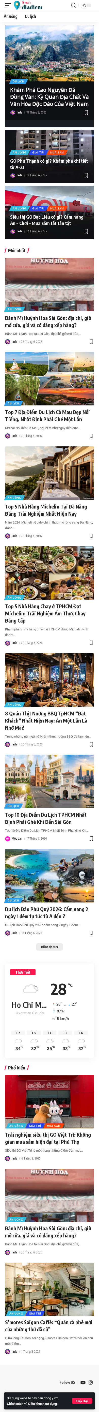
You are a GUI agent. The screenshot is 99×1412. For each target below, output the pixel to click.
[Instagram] (90, 1383)
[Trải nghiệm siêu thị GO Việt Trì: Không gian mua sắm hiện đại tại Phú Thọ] (49, 1101)
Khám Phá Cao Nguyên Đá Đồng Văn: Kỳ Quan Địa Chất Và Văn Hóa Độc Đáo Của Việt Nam (49, 96)
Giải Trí (38, 152)
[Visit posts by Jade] (12, 112)
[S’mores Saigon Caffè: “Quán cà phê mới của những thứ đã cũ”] (49, 1289)
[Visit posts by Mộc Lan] (7, 838)
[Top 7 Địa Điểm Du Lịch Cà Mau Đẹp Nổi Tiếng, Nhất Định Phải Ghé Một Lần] (49, 378)
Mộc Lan (17, 838)
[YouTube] (83, 1383)
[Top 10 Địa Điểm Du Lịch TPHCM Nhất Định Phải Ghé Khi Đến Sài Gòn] (49, 781)
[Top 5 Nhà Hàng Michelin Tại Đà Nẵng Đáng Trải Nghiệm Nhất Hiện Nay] (49, 473)
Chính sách (15, 1404)
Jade (19, 112)
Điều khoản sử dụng (42, 1404)
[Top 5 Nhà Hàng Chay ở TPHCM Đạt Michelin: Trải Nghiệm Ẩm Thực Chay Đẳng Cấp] (49, 573)
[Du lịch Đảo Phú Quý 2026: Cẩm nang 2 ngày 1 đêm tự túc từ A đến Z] (49, 875)
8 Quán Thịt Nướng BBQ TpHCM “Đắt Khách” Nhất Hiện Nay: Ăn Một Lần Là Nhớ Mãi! (46, 720)
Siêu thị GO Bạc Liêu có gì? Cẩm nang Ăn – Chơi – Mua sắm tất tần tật (47, 220)
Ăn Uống (19, 152)
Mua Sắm (57, 152)
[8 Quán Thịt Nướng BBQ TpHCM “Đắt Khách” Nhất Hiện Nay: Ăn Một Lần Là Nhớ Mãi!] (49, 680)
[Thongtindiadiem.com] (30, 5)
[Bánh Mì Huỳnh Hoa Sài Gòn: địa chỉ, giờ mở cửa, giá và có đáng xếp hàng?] (49, 284)
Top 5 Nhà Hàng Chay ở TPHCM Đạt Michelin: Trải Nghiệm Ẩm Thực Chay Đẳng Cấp (45, 613)
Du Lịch (18, 81)
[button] (82, 1401)
